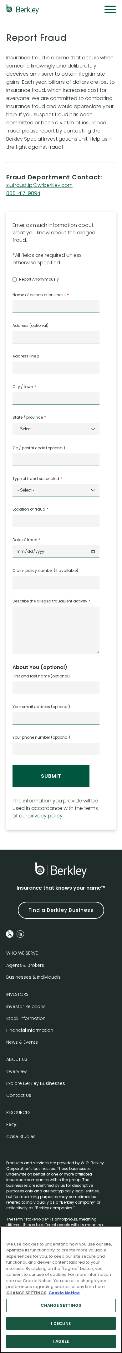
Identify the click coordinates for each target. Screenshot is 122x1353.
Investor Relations (26, 1006)
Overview (16, 1071)
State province (28, 417)
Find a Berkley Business (61, 910)
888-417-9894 (23, 193)
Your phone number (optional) (41, 737)
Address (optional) (30, 325)
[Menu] (110, 9)
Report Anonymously (39, 279)
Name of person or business (39, 294)
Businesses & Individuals (33, 977)
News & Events (22, 1042)
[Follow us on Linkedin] (20, 934)
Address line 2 (26, 356)
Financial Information (29, 1030)
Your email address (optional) (41, 706)
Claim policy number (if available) (45, 570)
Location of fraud (29, 509)
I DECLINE (61, 1323)
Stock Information (26, 1018)
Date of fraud (25, 539)
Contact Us (18, 1095)
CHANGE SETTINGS (61, 1305)
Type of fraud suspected (36, 478)
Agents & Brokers (25, 965)
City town (23, 386)
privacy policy (45, 815)
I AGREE (61, 1341)
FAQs (12, 1124)
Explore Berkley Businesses (35, 1083)
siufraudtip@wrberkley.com (39, 185)
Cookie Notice (64, 1293)
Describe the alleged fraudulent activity (50, 601)
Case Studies (21, 1136)
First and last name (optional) (41, 676)
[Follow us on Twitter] (9, 934)
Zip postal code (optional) (39, 448)
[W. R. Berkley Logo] (22, 9)
